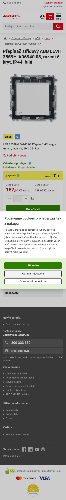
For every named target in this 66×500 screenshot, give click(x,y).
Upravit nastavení (33, 273)
